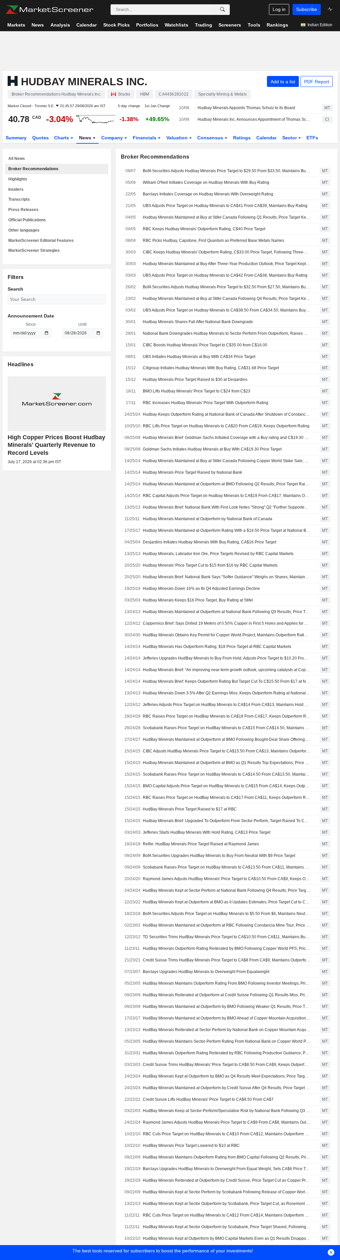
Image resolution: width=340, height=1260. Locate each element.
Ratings (242, 137)
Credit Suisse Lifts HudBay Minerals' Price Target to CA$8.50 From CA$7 (208, 1099)
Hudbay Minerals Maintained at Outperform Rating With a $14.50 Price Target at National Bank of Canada (226, 530)
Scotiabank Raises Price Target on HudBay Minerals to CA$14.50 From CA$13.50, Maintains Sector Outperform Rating (226, 774)
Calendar (266, 137)
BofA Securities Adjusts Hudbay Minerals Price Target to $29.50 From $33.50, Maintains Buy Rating (226, 171)
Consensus (210, 137)
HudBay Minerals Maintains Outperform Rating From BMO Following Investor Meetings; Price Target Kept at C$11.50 (226, 983)
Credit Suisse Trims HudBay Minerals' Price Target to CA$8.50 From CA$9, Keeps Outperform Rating (226, 1064)
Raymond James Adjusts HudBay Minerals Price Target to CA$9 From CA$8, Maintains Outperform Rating (226, 1122)
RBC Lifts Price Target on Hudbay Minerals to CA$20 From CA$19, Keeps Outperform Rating (226, 426)
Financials (145, 137)
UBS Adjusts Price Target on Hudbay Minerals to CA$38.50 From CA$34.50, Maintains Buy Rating (226, 310)
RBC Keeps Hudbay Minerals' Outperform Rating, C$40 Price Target (204, 229)
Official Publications (27, 220)
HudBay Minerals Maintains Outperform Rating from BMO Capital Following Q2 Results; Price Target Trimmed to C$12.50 (226, 1157)
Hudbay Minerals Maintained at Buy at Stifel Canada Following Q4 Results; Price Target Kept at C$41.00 (226, 298)
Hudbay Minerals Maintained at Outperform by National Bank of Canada (207, 519)
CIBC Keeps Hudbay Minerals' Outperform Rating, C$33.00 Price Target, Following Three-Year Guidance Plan (226, 252)
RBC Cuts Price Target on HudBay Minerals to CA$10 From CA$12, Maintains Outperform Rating (226, 1134)
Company (112, 137)
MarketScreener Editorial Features (41, 240)
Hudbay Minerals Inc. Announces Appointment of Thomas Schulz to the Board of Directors (254, 119)
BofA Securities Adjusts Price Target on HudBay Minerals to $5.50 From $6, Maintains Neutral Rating (226, 913)
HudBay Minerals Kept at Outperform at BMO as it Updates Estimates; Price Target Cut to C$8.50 (226, 902)
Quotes (40, 137)
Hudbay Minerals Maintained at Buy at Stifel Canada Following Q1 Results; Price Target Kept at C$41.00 (226, 217)
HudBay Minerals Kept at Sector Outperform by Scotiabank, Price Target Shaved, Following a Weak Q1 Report (226, 1227)
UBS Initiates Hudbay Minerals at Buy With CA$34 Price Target (199, 356)
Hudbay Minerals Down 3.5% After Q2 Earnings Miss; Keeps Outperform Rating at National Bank (226, 693)
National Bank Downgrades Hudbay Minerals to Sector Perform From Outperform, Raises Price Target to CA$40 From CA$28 (226, 333)
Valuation (177, 137)
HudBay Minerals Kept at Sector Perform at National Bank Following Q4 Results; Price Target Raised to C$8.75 (226, 890)
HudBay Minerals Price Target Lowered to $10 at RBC (191, 1145)
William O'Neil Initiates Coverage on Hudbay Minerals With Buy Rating (206, 182)
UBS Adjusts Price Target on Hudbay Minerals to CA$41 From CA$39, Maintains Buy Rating (225, 205)
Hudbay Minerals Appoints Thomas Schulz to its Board (246, 107)
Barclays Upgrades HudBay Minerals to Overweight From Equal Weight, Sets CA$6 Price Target (226, 1168)
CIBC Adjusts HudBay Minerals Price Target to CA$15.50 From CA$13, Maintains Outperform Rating (226, 751)
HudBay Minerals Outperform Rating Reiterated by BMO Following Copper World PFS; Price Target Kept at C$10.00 (226, 948)
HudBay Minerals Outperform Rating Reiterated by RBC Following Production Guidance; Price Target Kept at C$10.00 (226, 1053)
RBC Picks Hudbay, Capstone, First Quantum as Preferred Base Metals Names (213, 240)
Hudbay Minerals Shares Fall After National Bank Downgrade (198, 321)
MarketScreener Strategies (34, 250)
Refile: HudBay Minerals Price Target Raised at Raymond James (201, 844)
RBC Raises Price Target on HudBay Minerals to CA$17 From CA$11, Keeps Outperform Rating (226, 797)
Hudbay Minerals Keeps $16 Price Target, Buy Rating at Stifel (198, 600)
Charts (62, 137)
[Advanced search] (222, 9)
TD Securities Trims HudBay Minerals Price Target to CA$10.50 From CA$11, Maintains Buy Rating (226, 937)
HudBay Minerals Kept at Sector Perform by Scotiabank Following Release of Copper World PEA (226, 1192)
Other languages (24, 230)
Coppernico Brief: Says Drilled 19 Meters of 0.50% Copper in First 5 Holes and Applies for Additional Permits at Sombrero (226, 623)
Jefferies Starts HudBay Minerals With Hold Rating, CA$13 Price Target (206, 832)
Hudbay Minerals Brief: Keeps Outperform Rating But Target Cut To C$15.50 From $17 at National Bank (226, 681)
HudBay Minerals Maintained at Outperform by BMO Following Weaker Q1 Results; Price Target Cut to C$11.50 (226, 1006)
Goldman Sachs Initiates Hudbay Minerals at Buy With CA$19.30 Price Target (212, 449)
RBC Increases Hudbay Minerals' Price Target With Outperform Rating (205, 402)
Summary (16, 137)
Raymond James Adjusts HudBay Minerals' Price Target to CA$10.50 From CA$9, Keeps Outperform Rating (226, 878)
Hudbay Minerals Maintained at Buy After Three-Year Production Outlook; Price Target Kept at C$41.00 (226, 263)
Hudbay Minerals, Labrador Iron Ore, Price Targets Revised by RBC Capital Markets (218, 553)
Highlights (17, 179)
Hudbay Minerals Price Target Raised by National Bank (192, 472)
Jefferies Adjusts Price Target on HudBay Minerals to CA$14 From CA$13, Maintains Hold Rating (226, 704)
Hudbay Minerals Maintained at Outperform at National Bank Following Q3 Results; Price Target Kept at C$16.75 (226, 611)
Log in (279, 9)
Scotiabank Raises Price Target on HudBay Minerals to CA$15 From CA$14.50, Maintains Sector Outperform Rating (226, 728)
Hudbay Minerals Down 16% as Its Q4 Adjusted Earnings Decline (201, 588)
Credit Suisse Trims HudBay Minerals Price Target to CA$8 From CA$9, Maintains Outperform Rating (226, 960)
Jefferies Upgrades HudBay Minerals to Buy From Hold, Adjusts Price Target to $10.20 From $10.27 (226, 658)
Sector (290, 137)
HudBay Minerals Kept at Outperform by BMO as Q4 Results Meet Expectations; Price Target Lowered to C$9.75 (226, 1076)
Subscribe (306, 9)
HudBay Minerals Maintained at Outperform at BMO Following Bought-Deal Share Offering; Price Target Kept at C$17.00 (226, 739)
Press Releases (23, 209)
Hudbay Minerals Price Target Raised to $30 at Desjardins (195, 379)
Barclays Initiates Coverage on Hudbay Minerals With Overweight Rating (208, 194)
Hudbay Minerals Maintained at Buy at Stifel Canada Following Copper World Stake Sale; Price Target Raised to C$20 (226, 460)
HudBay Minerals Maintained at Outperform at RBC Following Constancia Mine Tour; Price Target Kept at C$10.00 (226, 925)
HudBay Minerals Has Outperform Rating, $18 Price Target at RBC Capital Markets (217, 646)
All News (16, 158)
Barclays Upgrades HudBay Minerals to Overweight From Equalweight (206, 971)
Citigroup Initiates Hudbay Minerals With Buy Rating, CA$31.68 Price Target (211, 368)
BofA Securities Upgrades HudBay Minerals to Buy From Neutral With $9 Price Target (219, 855)
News (86, 137)
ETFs (312, 137)
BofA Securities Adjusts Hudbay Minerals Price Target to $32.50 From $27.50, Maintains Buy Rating (226, 287)
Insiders (16, 189)
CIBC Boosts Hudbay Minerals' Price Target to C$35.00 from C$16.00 (205, 345)
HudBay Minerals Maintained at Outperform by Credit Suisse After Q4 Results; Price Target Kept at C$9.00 (226, 1087)
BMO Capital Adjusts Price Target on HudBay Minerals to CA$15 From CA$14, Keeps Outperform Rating (226, 786)
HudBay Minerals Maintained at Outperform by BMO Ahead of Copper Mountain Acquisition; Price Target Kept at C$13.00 (226, 1018)
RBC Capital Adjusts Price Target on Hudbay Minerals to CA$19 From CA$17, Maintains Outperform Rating (226, 495)
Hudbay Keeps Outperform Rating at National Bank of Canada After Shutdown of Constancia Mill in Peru (226, 414)
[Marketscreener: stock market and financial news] (49, 10)
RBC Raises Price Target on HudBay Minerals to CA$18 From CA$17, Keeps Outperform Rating (226, 716)
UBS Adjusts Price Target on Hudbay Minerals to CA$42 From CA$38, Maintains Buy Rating (225, 275)
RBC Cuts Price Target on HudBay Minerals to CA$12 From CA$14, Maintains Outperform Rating (226, 1215)
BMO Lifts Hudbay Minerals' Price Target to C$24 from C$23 (196, 391)
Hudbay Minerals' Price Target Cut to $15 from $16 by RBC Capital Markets (210, 565)
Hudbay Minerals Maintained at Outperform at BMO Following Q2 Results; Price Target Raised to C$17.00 (226, 484)
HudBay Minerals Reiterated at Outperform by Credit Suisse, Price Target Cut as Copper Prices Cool (226, 1180)
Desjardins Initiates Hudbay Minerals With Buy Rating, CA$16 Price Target (209, 542)
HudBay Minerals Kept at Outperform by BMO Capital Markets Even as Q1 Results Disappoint (226, 1238)
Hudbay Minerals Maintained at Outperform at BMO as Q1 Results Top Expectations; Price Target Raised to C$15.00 (226, 762)
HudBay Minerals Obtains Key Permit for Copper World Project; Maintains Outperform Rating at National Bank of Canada (226, 635)
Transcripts (19, 199)
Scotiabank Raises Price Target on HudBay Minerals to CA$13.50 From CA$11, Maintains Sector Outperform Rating (226, 867)
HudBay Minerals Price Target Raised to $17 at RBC (190, 809)
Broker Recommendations (33, 169)
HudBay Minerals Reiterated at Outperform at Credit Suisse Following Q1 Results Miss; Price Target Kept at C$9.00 (226, 995)
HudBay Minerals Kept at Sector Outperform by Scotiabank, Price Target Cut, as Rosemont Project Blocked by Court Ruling (226, 1203)
